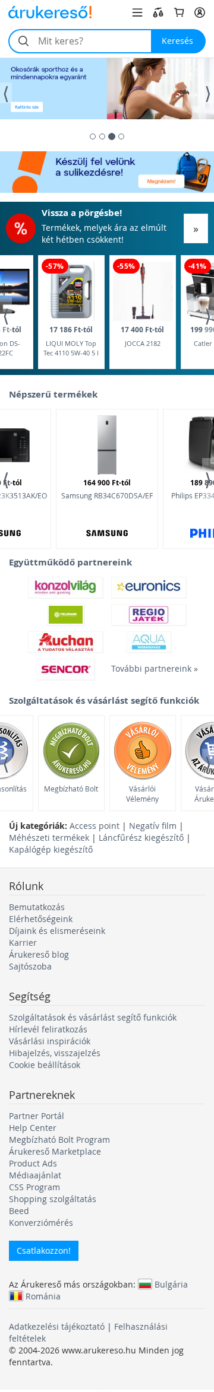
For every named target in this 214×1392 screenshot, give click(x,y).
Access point (94, 825)
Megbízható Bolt (71, 788)
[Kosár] (179, 12)
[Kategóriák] (137, 12)
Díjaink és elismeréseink (57, 930)
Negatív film (153, 825)
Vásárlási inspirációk (49, 1041)
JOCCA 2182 (142, 336)
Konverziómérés (41, 1222)
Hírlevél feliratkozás (48, 1029)
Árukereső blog (39, 954)
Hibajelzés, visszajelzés (54, 1053)
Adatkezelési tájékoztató (57, 1326)
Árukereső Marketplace (55, 1151)
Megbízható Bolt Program (59, 1139)
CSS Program (34, 1187)
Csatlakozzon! (44, 1250)
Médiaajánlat (35, 1175)
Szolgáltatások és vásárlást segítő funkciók (93, 1017)
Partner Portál (36, 1115)
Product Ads (33, 1163)
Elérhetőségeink (41, 918)
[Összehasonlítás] (158, 12)
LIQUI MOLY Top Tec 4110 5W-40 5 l (71, 341)
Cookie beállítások (44, 1064)
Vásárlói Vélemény (142, 793)
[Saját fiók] (200, 12)
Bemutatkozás (37, 907)
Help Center (32, 1127)
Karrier (23, 942)
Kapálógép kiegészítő (51, 849)
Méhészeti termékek (49, 837)
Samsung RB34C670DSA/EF (107, 489)
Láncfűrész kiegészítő (141, 837)
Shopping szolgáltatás (52, 1199)
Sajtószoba (30, 966)
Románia (43, 1296)
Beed (19, 1210)
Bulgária (171, 1284)
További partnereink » (148, 668)
